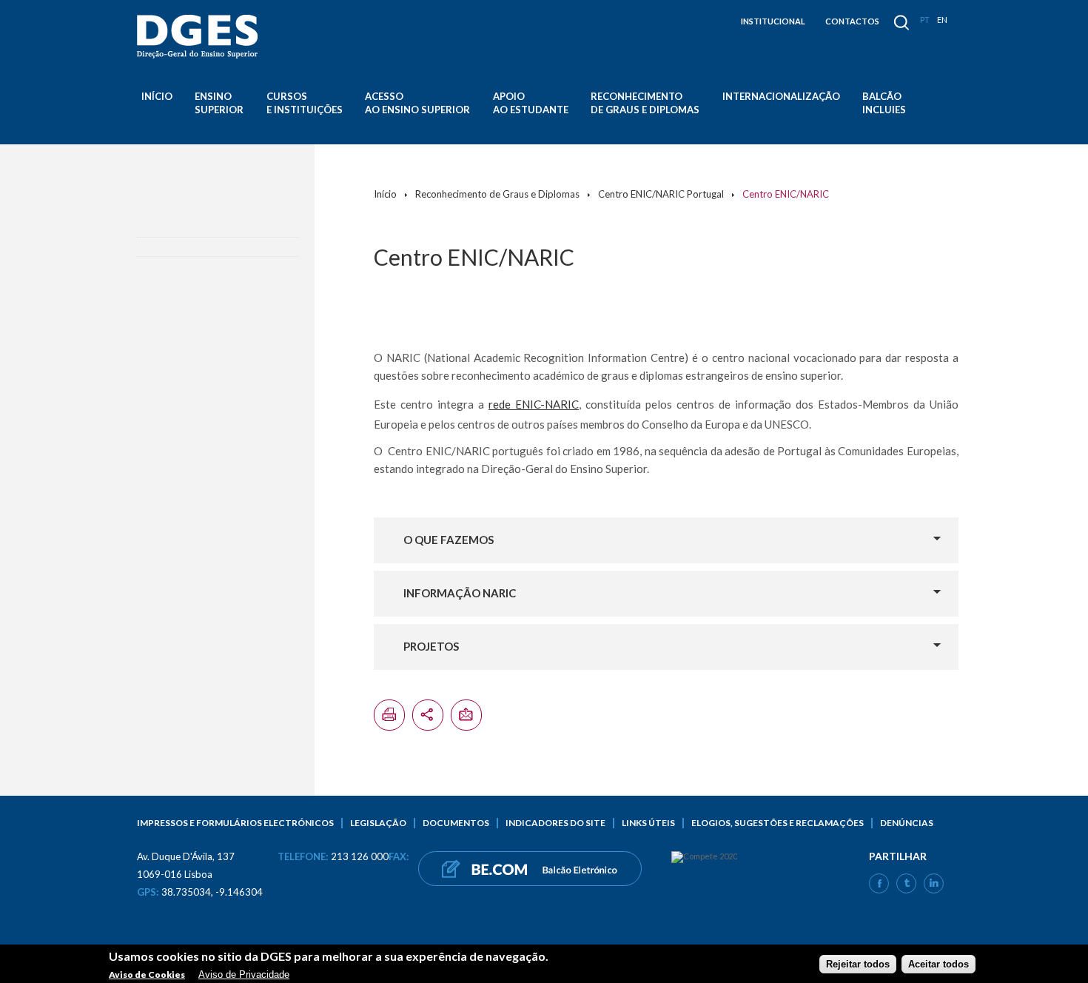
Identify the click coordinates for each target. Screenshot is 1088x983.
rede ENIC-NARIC (533, 404)
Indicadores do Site (555, 822)
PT (925, 19)
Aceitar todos (938, 963)
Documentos (456, 822)
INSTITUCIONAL (773, 21)
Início (156, 96)
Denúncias (906, 822)
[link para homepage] (200, 36)
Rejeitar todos (858, 963)
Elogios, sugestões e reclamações (777, 822)
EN (942, 19)
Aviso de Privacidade (243, 973)
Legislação (378, 822)
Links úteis (648, 822)
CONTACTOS (852, 21)
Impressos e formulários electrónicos (235, 822)
